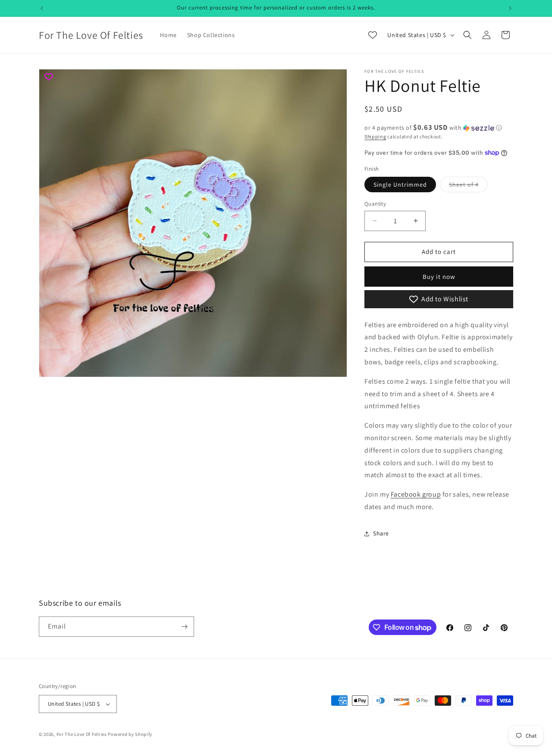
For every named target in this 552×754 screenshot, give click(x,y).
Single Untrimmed (400, 184)
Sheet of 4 (468, 186)
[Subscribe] (184, 626)
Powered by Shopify (130, 734)
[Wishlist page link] (372, 35)
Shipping (375, 136)
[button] (467, 34)
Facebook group (416, 494)
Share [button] (381, 533)
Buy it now (439, 276)
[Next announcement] (510, 8)
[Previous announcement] (41, 8)
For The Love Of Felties (81, 734)
